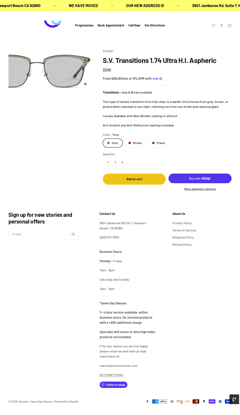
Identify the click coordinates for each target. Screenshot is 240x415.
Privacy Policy (182, 223)
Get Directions (155, 25)
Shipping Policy (183, 237)
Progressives (84, 25)
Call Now (134, 25)
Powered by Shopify (66, 401)
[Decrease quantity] (108, 162)
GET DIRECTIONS (111, 375)
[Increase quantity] (122, 162)
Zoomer (108, 51)
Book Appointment (111, 25)
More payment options (200, 189)
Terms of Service (184, 230)
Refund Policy (182, 244)
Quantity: (109, 154)
